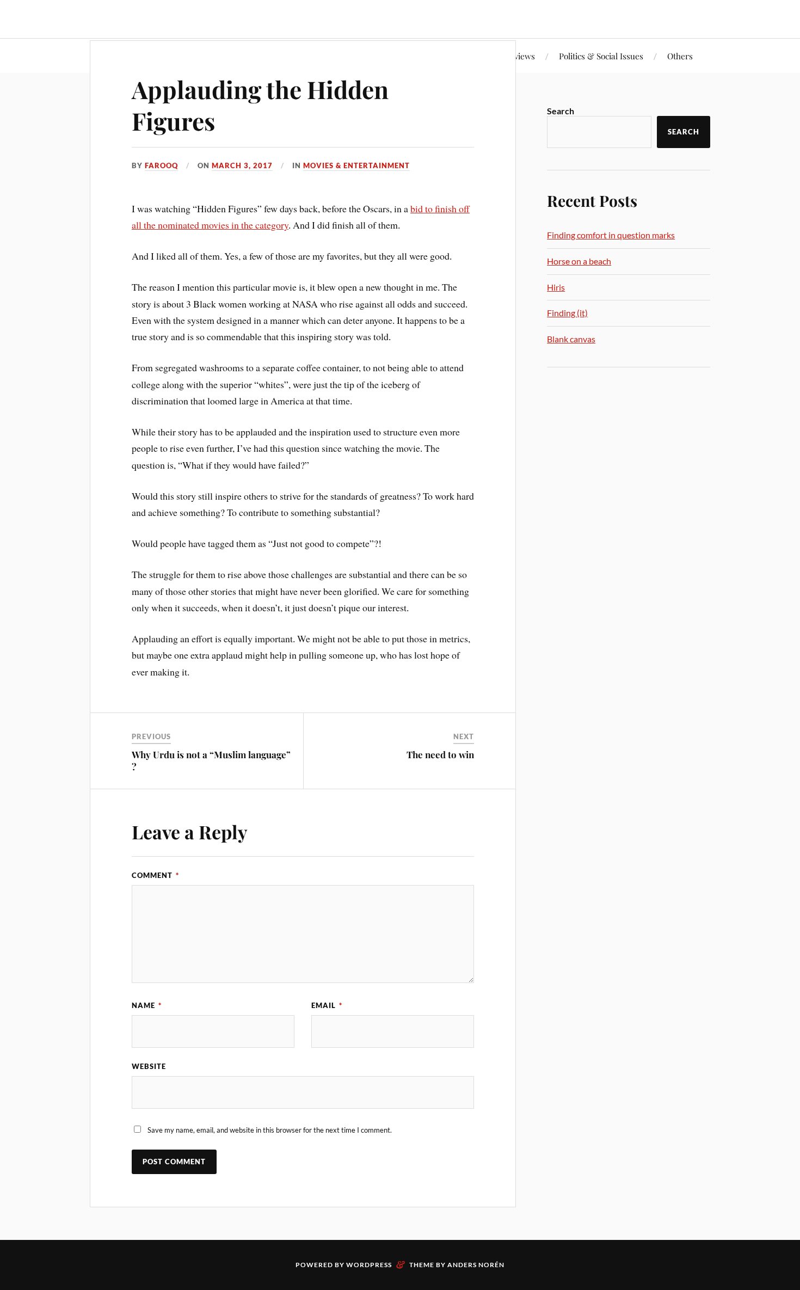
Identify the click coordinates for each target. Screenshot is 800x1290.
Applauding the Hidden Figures (260, 104)
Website (149, 1066)
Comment (155, 875)
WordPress (369, 1265)
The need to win (440, 754)
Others (680, 56)
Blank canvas (571, 339)
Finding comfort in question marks (611, 235)
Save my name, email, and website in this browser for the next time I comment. (269, 1130)
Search (560, 111)
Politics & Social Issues (601, 56)
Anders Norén (475, 1265)
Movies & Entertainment (356, 165)
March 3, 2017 (242, 165)
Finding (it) (567, 313)
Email (326, 1005)
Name (147, 1005)
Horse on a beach (579, 261)
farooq (161, 165)
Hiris (556, 287)
